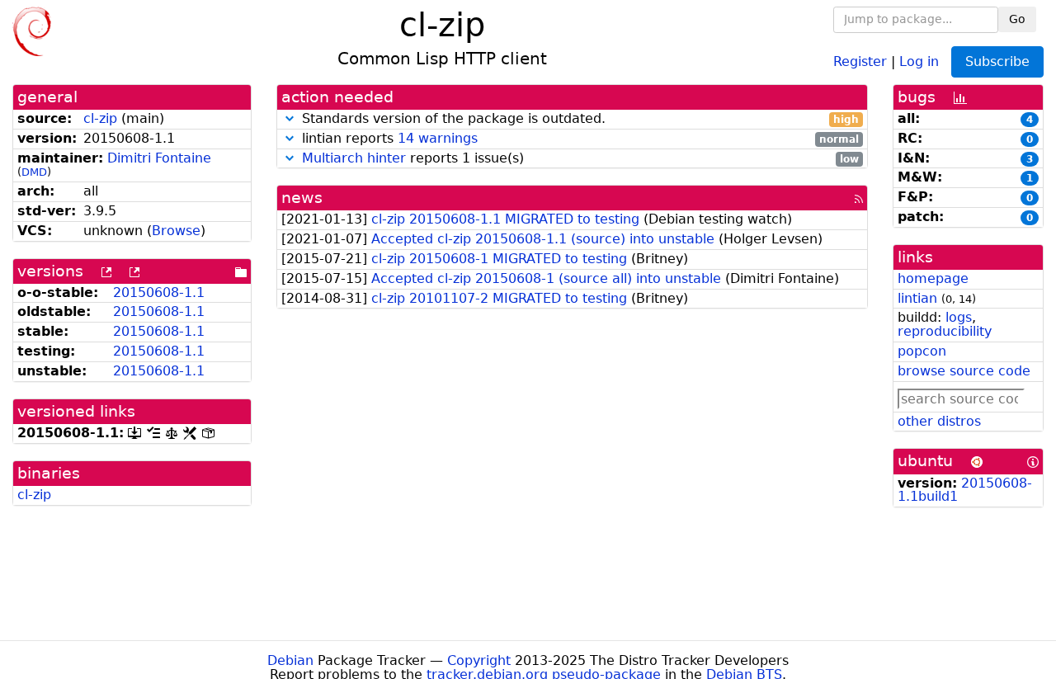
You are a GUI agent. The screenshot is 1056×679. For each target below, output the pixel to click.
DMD (34, 172)
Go (1017, 19)
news (302, 197)
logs (958, 317)
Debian (290, 660)
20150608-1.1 (159, 292)
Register (860, 60)
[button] (289, 118)
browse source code (964, 371)
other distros (939, 421)
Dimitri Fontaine (159, 158)
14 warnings (438, 138)
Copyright (479, 660)
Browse (176, 230)
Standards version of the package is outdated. (578, 119)
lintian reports (578, 139)
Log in (919, 60)
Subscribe (997, 61)
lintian (917, 298)
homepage (933, 278)
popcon (922, 351)
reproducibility (945, 331)
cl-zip (100, 118)
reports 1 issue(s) (580, 159)
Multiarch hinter (354, 158)
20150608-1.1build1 (965, 490)
